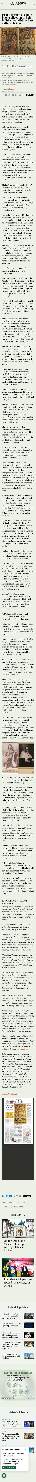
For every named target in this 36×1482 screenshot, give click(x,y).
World (4, 1431)
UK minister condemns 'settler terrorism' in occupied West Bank (11, 1316)
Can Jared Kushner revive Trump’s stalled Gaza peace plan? (11, 1424)
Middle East (12, 1202)
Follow (30, 95)
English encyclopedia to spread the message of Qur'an (18, 1282)
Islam (6, 1206)
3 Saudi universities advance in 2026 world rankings (11, 1356)
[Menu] (2, 4)
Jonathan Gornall (9, 89)
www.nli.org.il (22, 1049)
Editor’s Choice (18, 1206)
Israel (24, 1202)
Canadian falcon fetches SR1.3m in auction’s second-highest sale (11, 1335)
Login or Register (8, 1467)
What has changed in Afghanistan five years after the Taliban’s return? (11, 1437)
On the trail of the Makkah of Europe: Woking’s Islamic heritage (15, 1245)
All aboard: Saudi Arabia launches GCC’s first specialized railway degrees (11, 1345)
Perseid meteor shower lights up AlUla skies (11, 1324)
